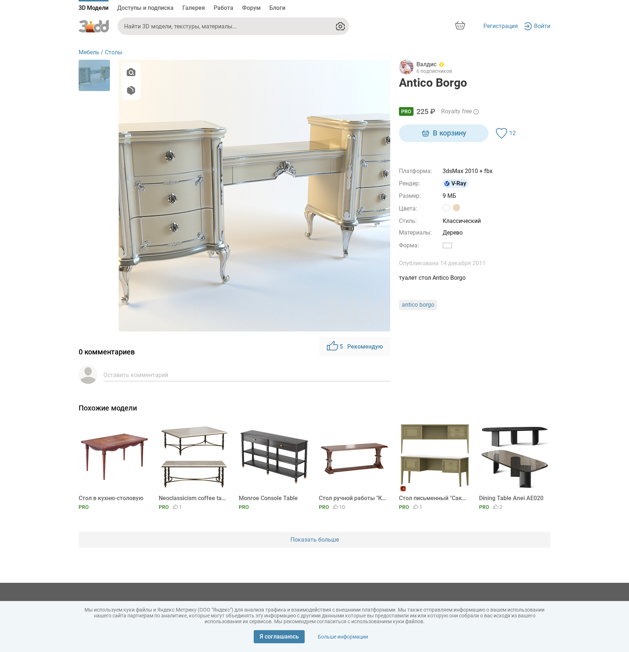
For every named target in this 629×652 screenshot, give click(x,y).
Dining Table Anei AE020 (511, 498)
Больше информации (343, 637)
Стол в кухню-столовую (111, 498)
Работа (223, 7)
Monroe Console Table (268, 498)
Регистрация (500, 26)
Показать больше (314, 539)
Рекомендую (361, 346)
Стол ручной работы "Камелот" (353, 498)
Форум (251, 7)
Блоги (277, 7)
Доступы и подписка (145, 7)
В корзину (449, 133)
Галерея (193, 7)
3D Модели (93, 7)
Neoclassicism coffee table (193, 498)
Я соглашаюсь (279, 636)
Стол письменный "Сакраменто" (433, 498)
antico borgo (418, 304)
